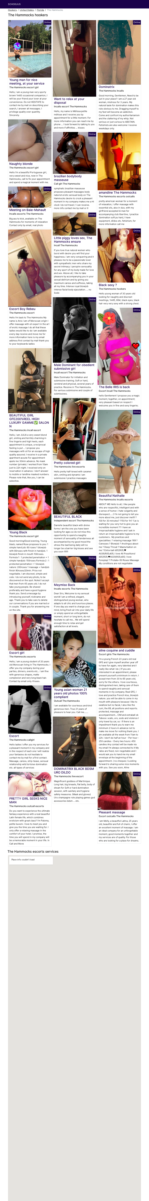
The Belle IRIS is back (114, 387)
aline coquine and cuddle (117, 650)
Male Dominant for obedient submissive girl (74, 366)
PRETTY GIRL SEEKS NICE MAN (28, 800)
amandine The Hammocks (117, 192)
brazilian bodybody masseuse (68, 178)
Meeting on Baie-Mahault (27, 210)
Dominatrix (106, 87)
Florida (40, 10)
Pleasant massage (112, 812)
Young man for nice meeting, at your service (26, 81)
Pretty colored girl (67, 463)
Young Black (18, 532)
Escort (14, 736)
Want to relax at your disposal (69, 100)
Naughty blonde (21, 164)
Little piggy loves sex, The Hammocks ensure (73, 239)
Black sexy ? (108, 285)
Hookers (12, 10)
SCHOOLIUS (14, 4)
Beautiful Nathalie (112, 495)
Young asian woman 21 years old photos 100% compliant (70, 693)
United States (27, 10)
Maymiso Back (64, 585)
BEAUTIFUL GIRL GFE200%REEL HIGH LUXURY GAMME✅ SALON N (29, 420)
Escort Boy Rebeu (22, 309)
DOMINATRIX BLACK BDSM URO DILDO (74, 770)
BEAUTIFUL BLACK (68, 516)
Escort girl (16, 653)
